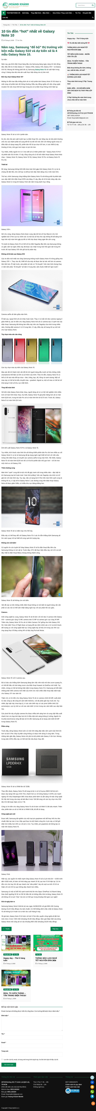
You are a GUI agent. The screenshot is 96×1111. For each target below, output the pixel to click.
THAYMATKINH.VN (13, 13)
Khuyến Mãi (87, 13)
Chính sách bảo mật (72, 1087)
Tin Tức (78, 13)
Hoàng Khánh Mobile (15, 1096)
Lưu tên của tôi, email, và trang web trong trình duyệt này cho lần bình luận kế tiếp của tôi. (31, 1059)
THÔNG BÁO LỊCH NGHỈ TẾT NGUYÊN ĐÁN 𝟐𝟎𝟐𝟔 (77, 49)
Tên (3, 1034)
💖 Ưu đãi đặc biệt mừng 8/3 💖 (78, 43)
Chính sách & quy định (73, 1084)
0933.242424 (14, 1089)
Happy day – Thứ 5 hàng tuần (77, 38)
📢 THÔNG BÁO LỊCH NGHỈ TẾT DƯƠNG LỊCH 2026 (78, 76)
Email (3, 1042)
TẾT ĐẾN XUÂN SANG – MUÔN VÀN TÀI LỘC (78, 55)
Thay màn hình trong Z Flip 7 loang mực (79, 83)
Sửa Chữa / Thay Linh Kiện (62, 13)
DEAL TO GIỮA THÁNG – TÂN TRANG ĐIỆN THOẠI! (78, 62)
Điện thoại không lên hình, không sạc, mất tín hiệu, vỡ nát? (79, 69)
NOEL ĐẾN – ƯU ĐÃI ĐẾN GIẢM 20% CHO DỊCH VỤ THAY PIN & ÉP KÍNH (79, 90)
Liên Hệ (5, 17)
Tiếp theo (55, 929)
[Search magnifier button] (92, 5)
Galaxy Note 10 (40, 69)
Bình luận (5, 1015)
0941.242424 (11, 1092)
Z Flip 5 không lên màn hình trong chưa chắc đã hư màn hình (79, 99)
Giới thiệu (25, 13)
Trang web (4, 1051)
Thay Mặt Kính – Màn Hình (40, 13)
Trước (8, 929)
